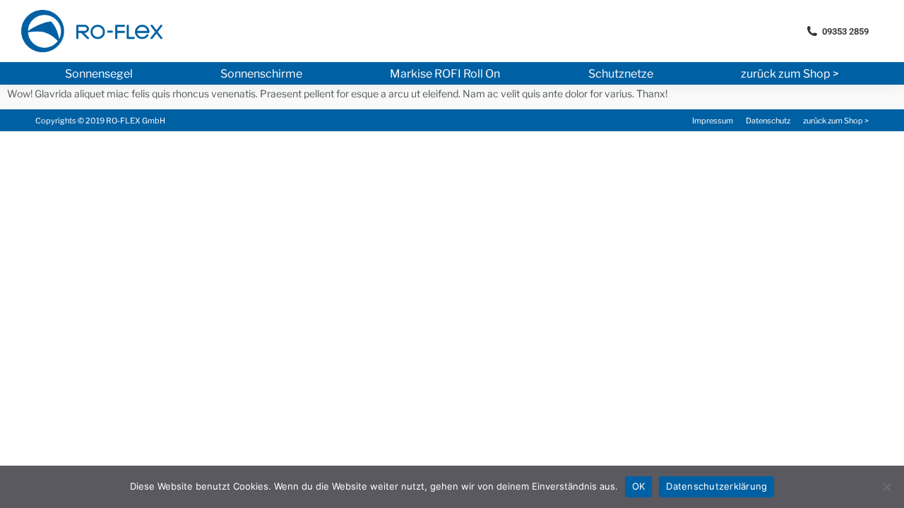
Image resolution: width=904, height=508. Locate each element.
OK (639, 486)
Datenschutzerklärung (716, 486)
